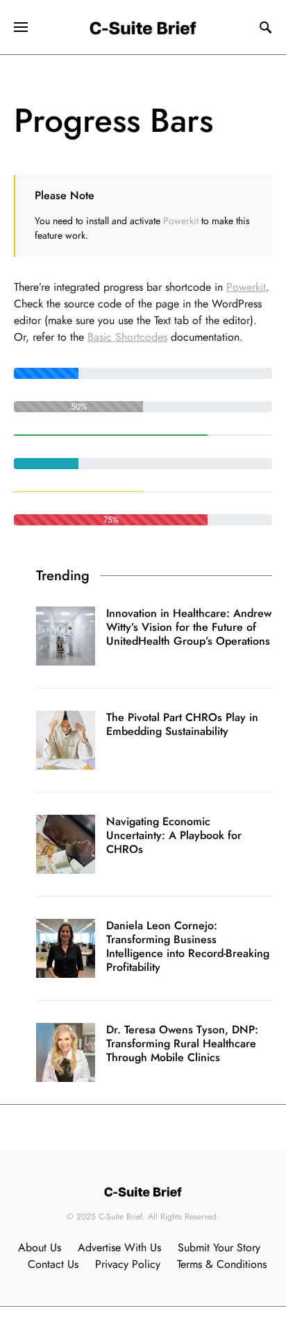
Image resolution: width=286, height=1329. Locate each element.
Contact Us (53, 1264)
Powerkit (181, 221)
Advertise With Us (119, 1247)
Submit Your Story (219, 1247)
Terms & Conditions (222, 1264)
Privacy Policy (127, 1264)
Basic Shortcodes (127, 337)
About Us (39, 1247)
